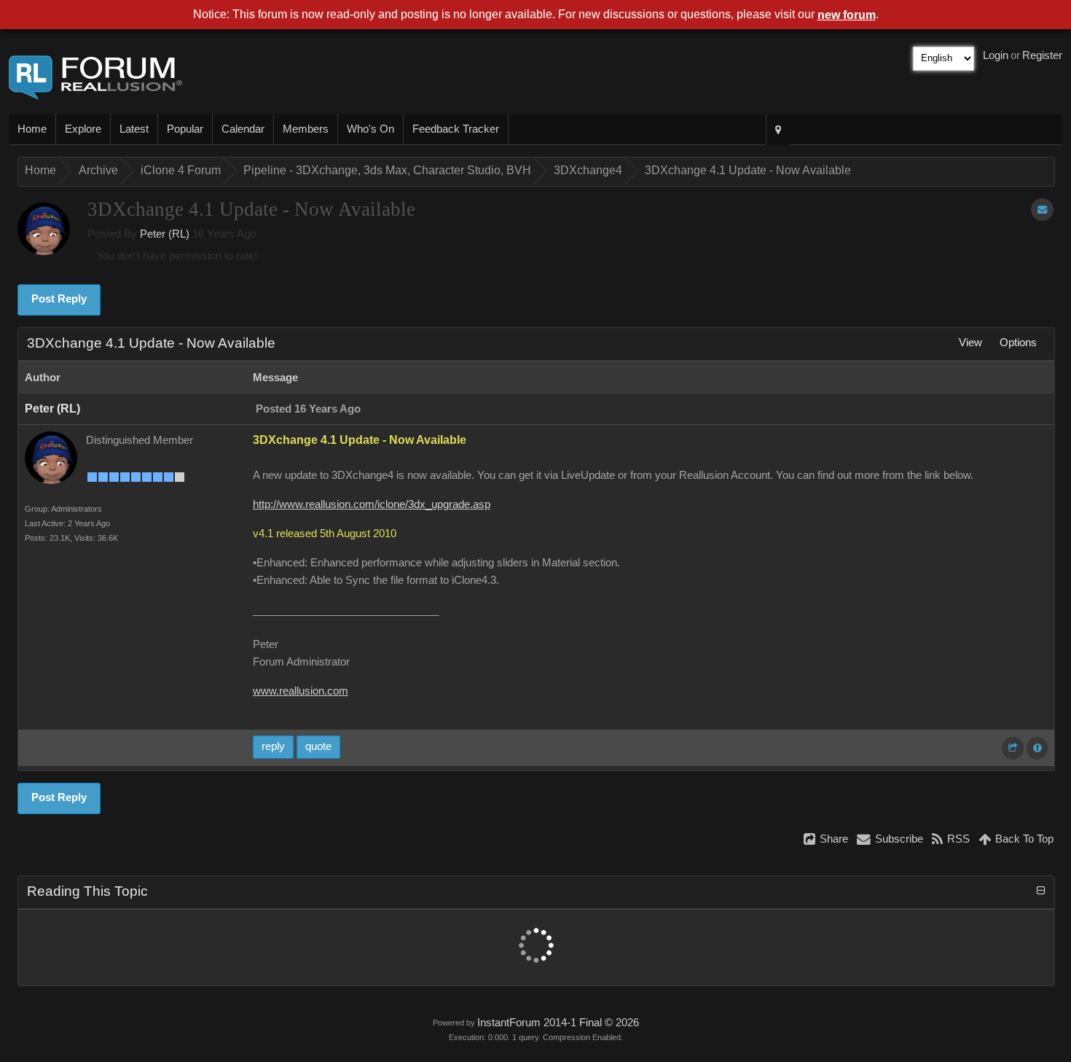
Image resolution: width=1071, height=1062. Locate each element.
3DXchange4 (588, 170)
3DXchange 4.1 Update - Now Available (748, 170)
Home (32, 129)
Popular (185, 129)
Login (995, 55)
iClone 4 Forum (181, 170)
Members (306, 129)
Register (1042, 55)
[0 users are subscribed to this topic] (1042, 209)
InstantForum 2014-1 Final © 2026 (558, 1022)
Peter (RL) (164, 234)
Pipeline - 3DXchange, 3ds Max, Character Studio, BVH (387, 170)
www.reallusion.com (300, 691)
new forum (846, 15)
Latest (134, 129)
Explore (83, 129)
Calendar (242, 129)
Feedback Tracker (455, 129)
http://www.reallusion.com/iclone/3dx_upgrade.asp (371, 504)
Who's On (370, 129)
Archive (98, 170)
